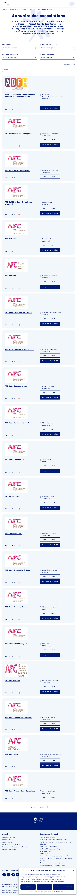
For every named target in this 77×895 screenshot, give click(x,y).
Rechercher (7, 44)
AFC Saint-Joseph (12, 680)
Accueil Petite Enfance (47, 837)
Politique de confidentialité (48, 891)
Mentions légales (60, 891)
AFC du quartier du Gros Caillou (18, 312)
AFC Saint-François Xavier (16, 607)
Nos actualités (7, 839)
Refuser (44, 887)
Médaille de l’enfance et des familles (52, 865)
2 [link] (31, 807)
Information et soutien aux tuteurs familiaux (55, 856)
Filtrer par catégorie (48, 44)
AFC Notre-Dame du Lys (15, 460)
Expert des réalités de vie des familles (15, 847)
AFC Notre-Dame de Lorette (16, 386)
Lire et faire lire (45, 853)
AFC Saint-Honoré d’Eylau (16, 644)
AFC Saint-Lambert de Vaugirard (18, 717)
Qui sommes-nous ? (9, 837)
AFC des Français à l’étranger (17, 170)
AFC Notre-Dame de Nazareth (17, 423)
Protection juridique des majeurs (51, 863)
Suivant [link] (42, 807)
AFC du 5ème (10, 239)
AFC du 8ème (10, 276)
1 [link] (29, 807)
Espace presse (7, 842)
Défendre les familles (9, 849)
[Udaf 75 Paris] (6, 3)
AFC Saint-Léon (11, 754)
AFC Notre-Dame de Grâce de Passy (19, 349)
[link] (37, 807)
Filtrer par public (47, 54)
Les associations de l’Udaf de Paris (20, 10)
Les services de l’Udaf (49, 834)
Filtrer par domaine (10, 54)
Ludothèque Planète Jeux (48, 846)
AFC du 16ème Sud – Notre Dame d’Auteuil (18, 203)
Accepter (28, 887)
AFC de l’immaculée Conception (18, 133)
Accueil (4, 10)
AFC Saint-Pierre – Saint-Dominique (20, 791)
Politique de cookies (35, 891)
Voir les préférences (63, 887)
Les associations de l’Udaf (11, 844)
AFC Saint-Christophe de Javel (17, 570)
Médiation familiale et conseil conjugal (53, 839)
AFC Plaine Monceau (13, 533)
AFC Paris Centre (12, 496)
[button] (73, 870)
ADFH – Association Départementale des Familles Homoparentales (20, 96)
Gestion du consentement (9, 892)
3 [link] (34, 807)
